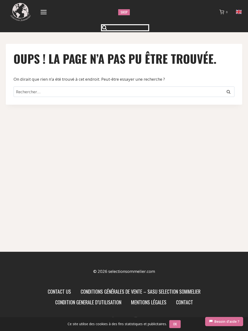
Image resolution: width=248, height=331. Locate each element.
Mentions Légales (148, 302)
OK (175, 323)
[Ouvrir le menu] (43, 12)
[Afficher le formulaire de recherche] (125, 27)
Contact (184, 302)
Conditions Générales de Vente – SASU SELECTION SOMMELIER (141, 291)
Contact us (59, 291)
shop (124, 12)
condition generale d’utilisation (88, 302)
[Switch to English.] (239, 12)
